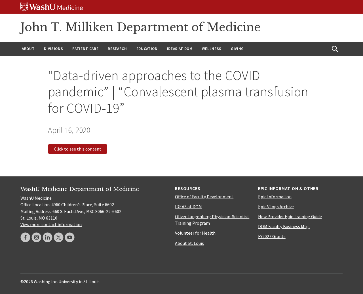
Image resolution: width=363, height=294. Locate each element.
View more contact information (51, 224)
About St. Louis (189, 243)
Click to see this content (77, 149)
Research (117, 48)
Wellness (211, 48)
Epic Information (275, 196)
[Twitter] (59, 237)
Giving (237, 48)
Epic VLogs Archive (276, 206)
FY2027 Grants (272, 236)
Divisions (53, 48)
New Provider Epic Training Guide (290, 216)
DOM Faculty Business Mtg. (284, 226)
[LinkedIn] (47, 237)
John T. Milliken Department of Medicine (140, 27)
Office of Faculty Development (204, 196)
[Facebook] (25, 237)
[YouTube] (70, 237)
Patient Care (85, 48)
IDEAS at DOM (180, 48)
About (28, 48)
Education (147, 48)
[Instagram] (36, 237)
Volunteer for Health (195, 233)
